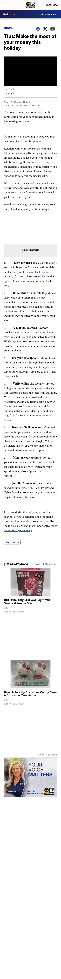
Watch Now (51, 5)
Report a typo (12, 542)
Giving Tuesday (25, 497)
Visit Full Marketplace (46, 564)
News (8, 28)
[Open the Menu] (5, 5)
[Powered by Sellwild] (52, 755)
